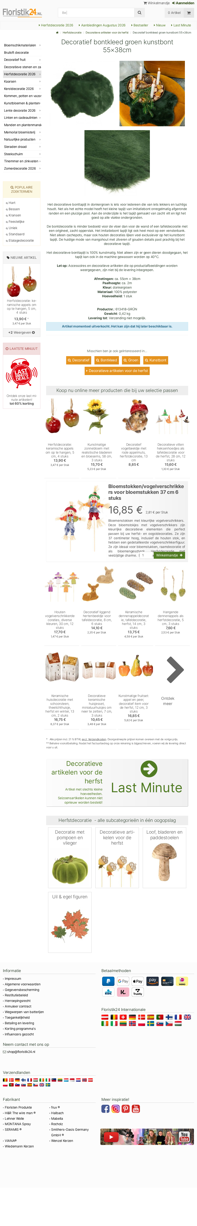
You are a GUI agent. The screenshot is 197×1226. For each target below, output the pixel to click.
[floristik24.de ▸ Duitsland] (133, 1018)
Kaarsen (10, 81)
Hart (11, 203)
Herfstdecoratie (72, 32)
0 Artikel (174, 13)
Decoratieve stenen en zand (22, 67)
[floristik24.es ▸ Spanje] (151, 1018)
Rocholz (57, 1124)
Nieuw (160, 25)
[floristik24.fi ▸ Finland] (170, 1018)
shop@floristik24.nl (21, 1052)
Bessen (14, 209)
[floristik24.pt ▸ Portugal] (160, 1018)
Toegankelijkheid (17, 1017)
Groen (132, 360)
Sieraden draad (15, 147)
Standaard (16, 234)
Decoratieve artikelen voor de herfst (107, 32)
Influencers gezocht (19, 1034)
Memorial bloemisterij (19, 132)
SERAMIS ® (13, 1129)
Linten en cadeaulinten (20, 118)
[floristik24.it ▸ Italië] (115, 1024)
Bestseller (140, 25)
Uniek (12, 228)
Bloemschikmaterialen (20, 45)
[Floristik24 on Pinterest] (126, 1109)
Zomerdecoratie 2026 (20, 168)
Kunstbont (157, 360)
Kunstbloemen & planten (22, 103)
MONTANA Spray (18, 1124)
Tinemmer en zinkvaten (21, 161)
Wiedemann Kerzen (19, 1146)
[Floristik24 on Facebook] (106, 1109)
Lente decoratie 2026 (20, 110)
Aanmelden (184, 3)
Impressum (13, 979)
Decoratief (80, 360)
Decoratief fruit (15, 60)
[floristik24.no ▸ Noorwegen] (133, 1024)
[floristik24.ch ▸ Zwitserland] (124, 1018)
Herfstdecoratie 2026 (56, 25)
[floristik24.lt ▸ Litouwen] (124, 1024)
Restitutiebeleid (16, 995)
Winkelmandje (158, 3)
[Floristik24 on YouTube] (136, 1109)
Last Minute (182, 25)
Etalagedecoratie (21, 240)
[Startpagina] (57, 32)
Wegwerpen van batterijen (24, 1012)
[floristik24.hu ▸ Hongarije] (179, 1024)
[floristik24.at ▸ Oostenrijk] (105, 1018)
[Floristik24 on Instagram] (116, 1109)
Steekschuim (13, 154)
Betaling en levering (19, 1023)
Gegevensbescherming (22, 990)
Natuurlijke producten (19, 139)
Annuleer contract (18, 1006)
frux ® (55, 1107)
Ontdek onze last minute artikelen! (22, 400)
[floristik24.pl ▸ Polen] (142, 1024)
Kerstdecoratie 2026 (19, 89)
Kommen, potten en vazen (22, 96)
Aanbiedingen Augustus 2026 (103, 25)
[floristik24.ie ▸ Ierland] (105, 1024)
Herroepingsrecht (18, 1001)
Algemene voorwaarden (22, 984)
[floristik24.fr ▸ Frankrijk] (179, 1018)
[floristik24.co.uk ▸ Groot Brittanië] (188, 1018)
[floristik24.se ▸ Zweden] (151, 1024)
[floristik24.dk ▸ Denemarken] (142, 1018)
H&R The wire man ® (20, 1113)
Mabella (57, 1118)
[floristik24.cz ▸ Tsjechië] (170, 1024)
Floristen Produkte (18, 1107)
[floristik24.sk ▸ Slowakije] (160, 1024)
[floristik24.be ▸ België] (115, 1018)
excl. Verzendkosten (94, 739)
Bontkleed (108, 360)
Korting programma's (20, 1029)
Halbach (57, 1113)
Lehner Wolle (14, 1118)
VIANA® (11, 1141)
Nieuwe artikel (24, 258)
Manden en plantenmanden (22, 125)
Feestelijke (16, 222)
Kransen (14, 215)
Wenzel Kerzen (62, 1141)
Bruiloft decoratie (16, 52)
